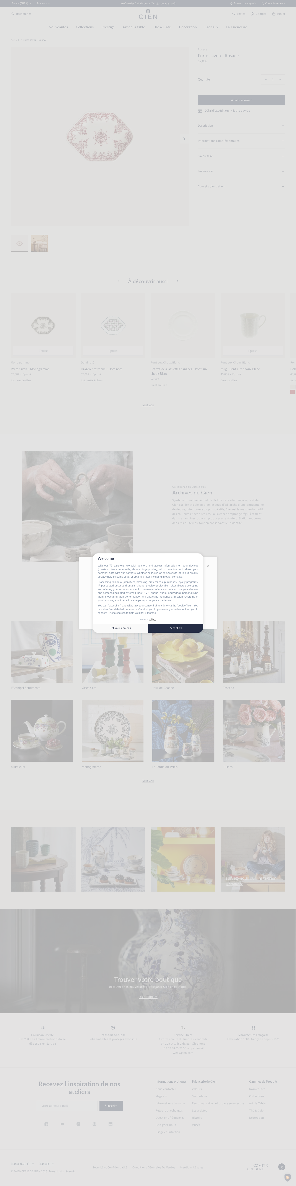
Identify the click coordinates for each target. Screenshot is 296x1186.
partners (119, 565)
